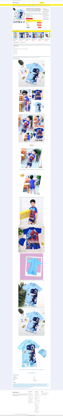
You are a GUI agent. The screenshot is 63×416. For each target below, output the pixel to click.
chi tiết (22, 42)
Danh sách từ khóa (30, 399)
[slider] (14, 22)
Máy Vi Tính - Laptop (37, 397)
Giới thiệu (18, 0)
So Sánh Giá (34, 415)
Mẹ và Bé (36, 399)
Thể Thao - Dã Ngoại (37, 400)
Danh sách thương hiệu (30, 397)
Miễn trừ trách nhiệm (30, 395)
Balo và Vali (36, 410)
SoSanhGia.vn (30, 415)
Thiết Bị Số (36, 396)
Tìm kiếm (42, 2)
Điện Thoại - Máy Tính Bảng (38, 395)
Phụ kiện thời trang (37, 412)
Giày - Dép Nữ (36, 409)
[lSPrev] (13, 14)
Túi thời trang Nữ (36, 407)
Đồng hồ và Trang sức (37, 411)
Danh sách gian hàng (30, 398)
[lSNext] (24, 14)
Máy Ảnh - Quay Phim (37, 398)
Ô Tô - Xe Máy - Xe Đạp (37, 401)
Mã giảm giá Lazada (30, 401)
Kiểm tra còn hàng (29, 18)
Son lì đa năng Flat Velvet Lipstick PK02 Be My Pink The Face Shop (22, 388)
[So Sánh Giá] (15, 392)
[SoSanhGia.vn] (15, 3)
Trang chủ (13, 0)
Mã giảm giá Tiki (30, 400)
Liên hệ (20, 0)
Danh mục (16, 0)
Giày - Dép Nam (36, 408)
